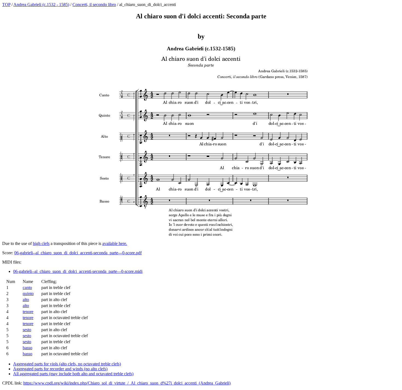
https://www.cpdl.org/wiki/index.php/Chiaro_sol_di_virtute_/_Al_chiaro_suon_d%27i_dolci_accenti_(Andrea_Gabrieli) (127, 383)
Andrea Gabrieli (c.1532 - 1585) (41, 4)
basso (27, 347)
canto (27, 287)
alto (26, 299)
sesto (27, 329)
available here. (114, 243)
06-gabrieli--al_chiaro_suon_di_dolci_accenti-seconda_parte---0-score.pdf (78, 252)
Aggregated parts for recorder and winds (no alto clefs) (60, 368)
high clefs (41, 243)
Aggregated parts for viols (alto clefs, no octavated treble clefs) (67, 364)
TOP (6, 4)
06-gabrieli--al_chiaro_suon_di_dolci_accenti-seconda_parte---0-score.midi (77, 271)
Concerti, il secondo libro (94, 4)
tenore (28, 311)
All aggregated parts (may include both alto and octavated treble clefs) (73, 373)
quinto (28, 293)
